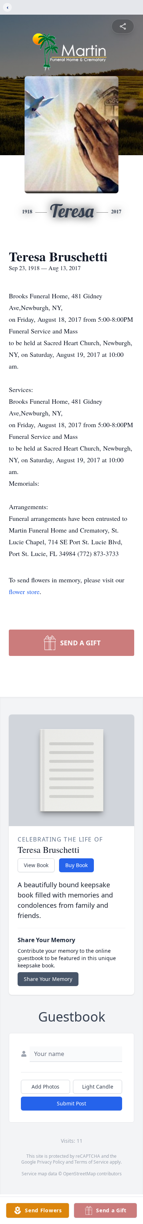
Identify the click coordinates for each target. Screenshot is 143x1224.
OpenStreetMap (79, 1174)
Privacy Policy (51, 1162)
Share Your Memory (48, 978)
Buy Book (76, 865)
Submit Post (71, 1103)
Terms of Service (91, 1162)
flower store (24, 591)
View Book (36, 865)
